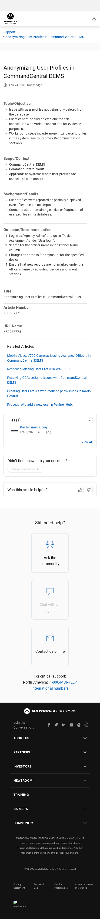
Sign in (94, 18)
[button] (90, 420)
